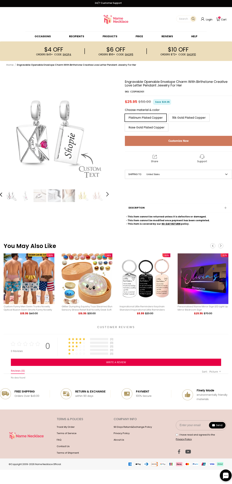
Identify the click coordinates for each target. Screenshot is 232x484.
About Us (119, 439)
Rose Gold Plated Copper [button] (147, 127)
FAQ (59, 439)
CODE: (62, 54)
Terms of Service (66, 433)
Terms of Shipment (68, 453)
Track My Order (66, 427)
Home (10, 65)
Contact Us (63, 446)
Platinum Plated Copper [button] (146, 118)
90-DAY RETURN (171, 223)
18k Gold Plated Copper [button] (189, 118)
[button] (186, 19)
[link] (43, 36)
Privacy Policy (122, 433)
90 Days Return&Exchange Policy (133, 427)
